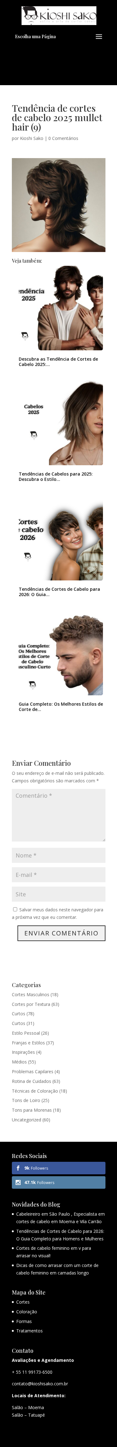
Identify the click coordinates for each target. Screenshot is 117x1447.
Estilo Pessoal (26, 1033)
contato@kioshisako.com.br (40, 1384)
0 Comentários (63, 138)
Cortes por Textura (31, 1004)
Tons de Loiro (26, 1100)
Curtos (18, 1014)
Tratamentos (29, 1331)
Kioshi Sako (31, 138)
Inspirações (23, 1052)
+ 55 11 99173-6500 (32, 1372)
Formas (24, 1321)
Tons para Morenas (32, 1110)
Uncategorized (26, 1120)
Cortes (23, 1302)
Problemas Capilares (32, 1071)
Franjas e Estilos (28, 1043)
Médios (19, 1062)
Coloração (26, 1312)
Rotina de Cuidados (31, 1081)
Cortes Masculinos (30, 994)
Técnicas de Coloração (35, 1091)
